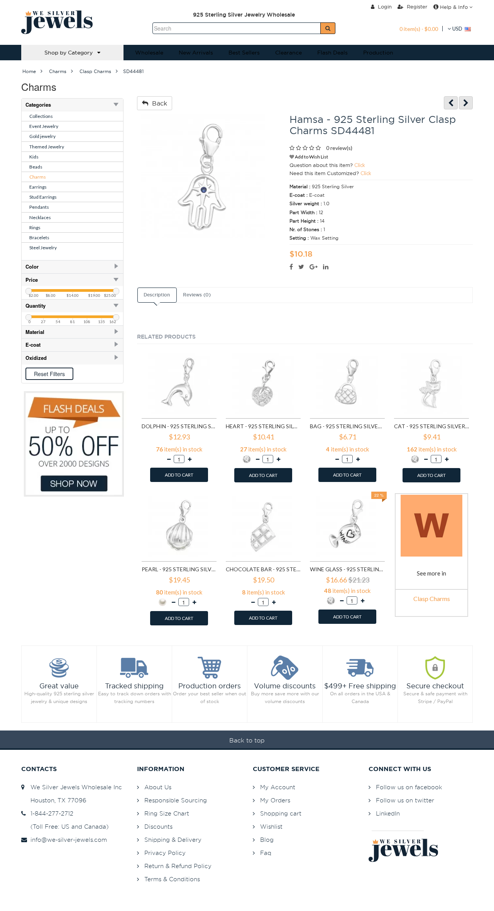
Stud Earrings (43, 197)
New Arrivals (196, 52)
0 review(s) (339, 148)
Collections (41, 116)
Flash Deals (332, 52)
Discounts (158, 826)
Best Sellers (244, 52)
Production (378, 52)
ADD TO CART (179, 475)
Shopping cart (280, 813)
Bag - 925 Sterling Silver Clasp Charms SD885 (347, 426)
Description (157, 295)
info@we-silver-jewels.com (67, 839)
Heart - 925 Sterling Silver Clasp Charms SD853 (263, 426)
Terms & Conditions (172, 879)
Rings (35, 227)
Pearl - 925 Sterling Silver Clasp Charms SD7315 (179, 569)
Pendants (39, 207)
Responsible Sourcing (175, 800)
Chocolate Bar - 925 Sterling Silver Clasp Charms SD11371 (263, 569)
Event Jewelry (43, 126)
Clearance (288, 52)
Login (384, 6)
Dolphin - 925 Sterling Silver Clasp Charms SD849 (179, 426)
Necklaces (40, 217)
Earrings (38, 187)
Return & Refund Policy (177, 866)
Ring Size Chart (166, 813)
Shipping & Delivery (172, 839)
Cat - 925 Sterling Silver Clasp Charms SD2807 (431, 426)
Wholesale (149, 52)
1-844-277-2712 (50, 813)
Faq (265, 853)
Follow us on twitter (405, 800)
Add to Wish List (311, 157)
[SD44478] (451, 103)
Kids (34, 157)
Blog (267, 839)
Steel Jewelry (43, 247)
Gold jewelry (42, 136)
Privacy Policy (165, 853)
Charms (37, 177)
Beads (35, 167)
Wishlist (271, 826)
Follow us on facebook (409, 787)
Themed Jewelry (46, 147)
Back (157, 103)
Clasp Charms (431, 598)
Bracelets (39, 237)
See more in (431, 573)
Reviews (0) (197, 295)
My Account (277, 787)
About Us (157, 787)
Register (416, 6)
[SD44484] (466, 103)
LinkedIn (388, 813)
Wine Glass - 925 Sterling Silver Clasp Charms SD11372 (347, 569)
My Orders (275, 800)
